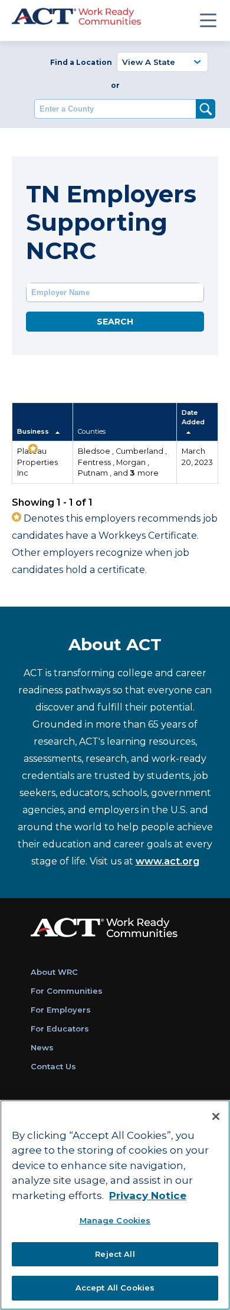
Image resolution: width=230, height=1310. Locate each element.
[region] (115, 1205)
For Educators (60, 1028)
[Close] (216, 1116)
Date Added (193, 417)
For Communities (67, 990)
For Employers (61, 1009)
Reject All (114, 1254)
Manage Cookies (115, 1220)
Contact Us (53, 1066)
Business (34, 431)
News (42, 1047)
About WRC (54, 972)
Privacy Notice (147, 1195)
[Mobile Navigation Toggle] (208, 20)
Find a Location (81, 62)
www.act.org (167, 861)
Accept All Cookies (115, 1287)
